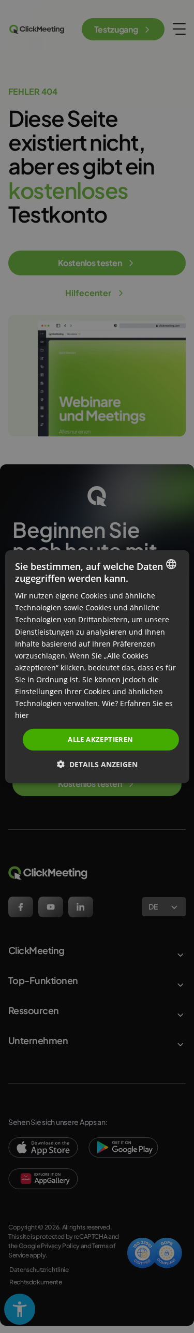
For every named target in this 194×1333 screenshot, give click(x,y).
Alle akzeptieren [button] (100, 739)
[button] (97, 764)
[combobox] (171, 564)
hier (22, 715)
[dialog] (97, 666)
